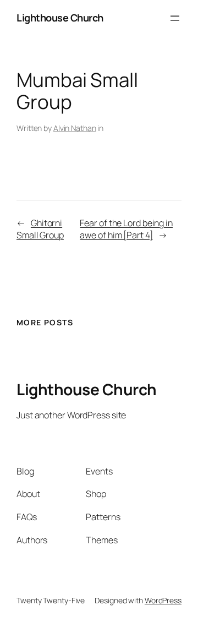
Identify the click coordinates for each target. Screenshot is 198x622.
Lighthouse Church (59, 17)
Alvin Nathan (74, 128)
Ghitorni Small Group (40, 229)
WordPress (163, 600)
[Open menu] (175, 18)
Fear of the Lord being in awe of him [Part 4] (126, 229)
